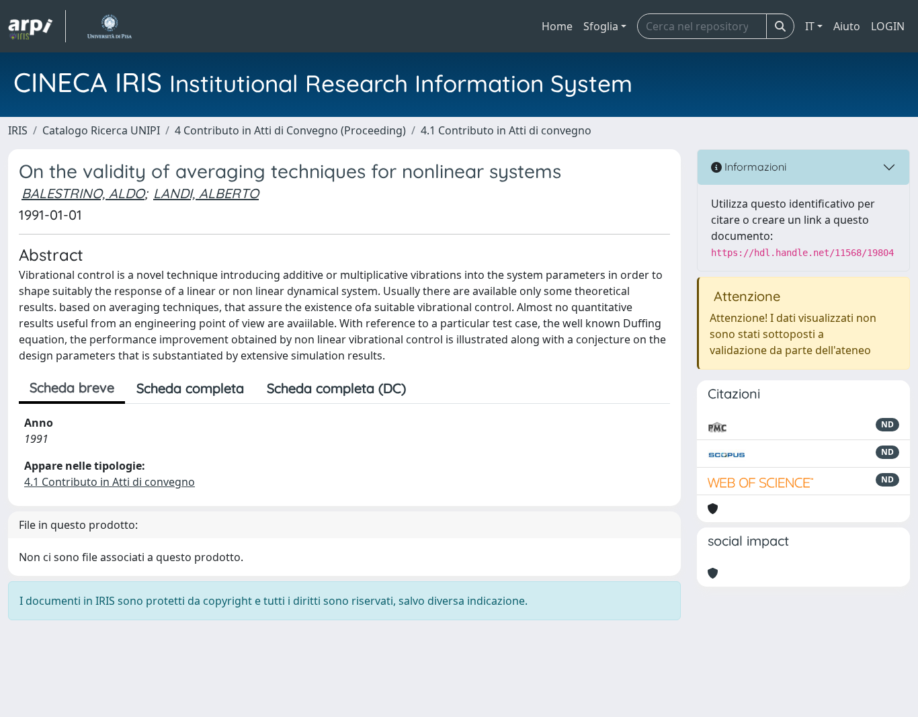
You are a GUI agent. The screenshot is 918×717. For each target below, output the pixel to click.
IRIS (18, 130)
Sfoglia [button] (600, 26)
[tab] (428, 388)
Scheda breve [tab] (72, 387)
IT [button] (810, 26)
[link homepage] (37, 26)
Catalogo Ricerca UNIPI (101, 130)
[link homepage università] (109, 26)
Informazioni (754, 166)
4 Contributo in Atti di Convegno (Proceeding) (290, 130)
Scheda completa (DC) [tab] (336, 388)
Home (557, 26)
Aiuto (846, 26)
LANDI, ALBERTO (206, 193)
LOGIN (888, 26)
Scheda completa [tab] (190, 388)
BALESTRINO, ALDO (83, 193)
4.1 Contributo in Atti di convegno (506, 130)
